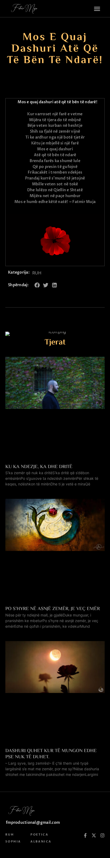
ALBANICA (40, 842)
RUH (36, 272)
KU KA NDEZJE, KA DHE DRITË (38, 467)
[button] (97, 9)
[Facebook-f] (85, 835)
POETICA (39, 835)
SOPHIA (13, 842)
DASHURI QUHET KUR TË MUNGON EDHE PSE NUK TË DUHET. (51, 754)
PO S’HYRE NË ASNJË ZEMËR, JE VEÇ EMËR (52, 609)
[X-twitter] (94, 835)
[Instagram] (102, 835)
